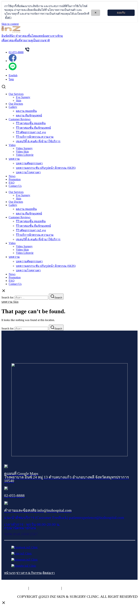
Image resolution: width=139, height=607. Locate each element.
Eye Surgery (23, 97)
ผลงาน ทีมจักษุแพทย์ (29, 115)
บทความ (14, 158)
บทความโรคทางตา (28, 172)
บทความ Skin (9, 301)
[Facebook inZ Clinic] (24, 547)
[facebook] (12, 60)
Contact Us (15, 185)
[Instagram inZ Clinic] (24, 559)
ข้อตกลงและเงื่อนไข (79, 588)
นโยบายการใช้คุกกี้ (45, 588)
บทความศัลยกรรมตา (29, 163)
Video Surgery (24, 148)
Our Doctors (16, 103)
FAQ (11, 182)
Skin (18, 100)
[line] (12, 69)
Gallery (13, 107)
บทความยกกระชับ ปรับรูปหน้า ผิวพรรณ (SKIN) (46, 167)
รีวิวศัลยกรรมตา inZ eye (31, 132)
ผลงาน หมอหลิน (26, 110)
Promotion (15, 179)
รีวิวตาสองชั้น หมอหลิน (31, 123)
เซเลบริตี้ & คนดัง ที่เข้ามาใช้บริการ (38, 141)
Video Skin (22, 151)
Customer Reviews (19, 119)
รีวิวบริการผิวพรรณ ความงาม (35, 136)
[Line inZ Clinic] (21, 553)
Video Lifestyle (24, 154)
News (12, 176)
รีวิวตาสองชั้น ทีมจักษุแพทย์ (33, 127)
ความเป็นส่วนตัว (14, 588)
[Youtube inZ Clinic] (23, 565)
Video (12, 145)
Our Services (16, 94)
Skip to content (10, 23)
